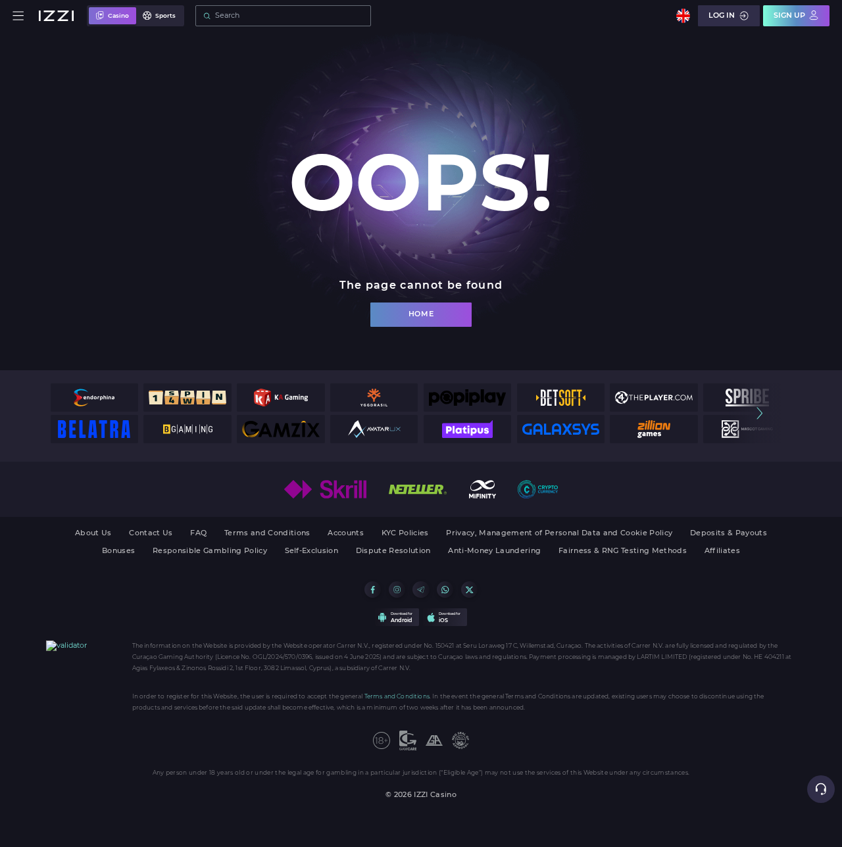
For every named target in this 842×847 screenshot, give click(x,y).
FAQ (198, 533)
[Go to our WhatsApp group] (445, 589)
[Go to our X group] (469, 589)
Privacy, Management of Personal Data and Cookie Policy (559, 533)
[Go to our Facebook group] (372, 589)
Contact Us (150, 533)
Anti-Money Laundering (494, 551)
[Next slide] (759, 413)
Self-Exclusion (312, 551)
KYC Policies (405, 533)
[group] (94, 397)
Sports (165, 15)
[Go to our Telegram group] (420, 589)
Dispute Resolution (393, 551)
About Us (93, 533)
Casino (118, 15)
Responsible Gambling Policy (210, 551)
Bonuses (118, 551)
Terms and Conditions (267, 533)
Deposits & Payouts (728, 533)
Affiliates (722, 551)
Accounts (346, 533)
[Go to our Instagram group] (397, 589)
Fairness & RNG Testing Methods (622, 551)
